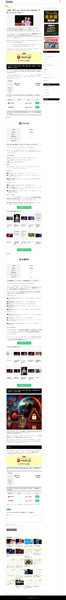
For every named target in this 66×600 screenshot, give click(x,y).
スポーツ (46, 95)
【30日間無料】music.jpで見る (24, 207)
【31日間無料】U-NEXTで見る (24, 342)
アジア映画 (46, 86)
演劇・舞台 (9, 509)
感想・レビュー (9, 514)
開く (37, 496)
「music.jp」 (9, 48)
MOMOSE (31, 597)
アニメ (45, 89)
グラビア (46, 92)
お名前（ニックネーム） (11, 524)
